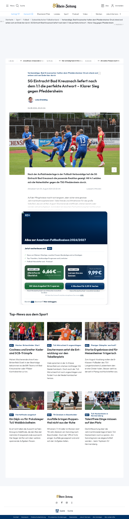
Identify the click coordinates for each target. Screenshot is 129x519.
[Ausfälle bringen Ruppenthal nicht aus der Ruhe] (64, 400)
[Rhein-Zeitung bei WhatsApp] (56, 502)
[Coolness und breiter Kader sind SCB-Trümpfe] (26, 331)
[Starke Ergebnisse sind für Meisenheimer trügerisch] (102, 331)
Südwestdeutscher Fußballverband (45, 20)
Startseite (9, 20)
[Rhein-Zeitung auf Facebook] (61, 502)
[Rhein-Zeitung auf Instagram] (67, 502)
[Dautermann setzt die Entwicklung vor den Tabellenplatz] (64, 331)
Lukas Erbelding (41, 100)
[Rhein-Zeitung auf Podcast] (72, 502)
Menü (11, 6)
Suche (22, 6)
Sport (18, 20)
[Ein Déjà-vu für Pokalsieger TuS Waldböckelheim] (26, 400)
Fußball (26, 20)
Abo (107, 6)
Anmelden (119, 6)
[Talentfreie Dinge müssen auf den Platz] (102, 400)
